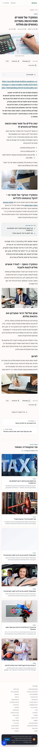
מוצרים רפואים (15, 713)
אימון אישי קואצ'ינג (32, 692)
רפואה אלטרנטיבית (32, 726)
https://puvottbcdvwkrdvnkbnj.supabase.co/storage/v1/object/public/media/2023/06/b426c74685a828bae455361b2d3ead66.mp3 (19, 84)
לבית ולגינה (16, 710)
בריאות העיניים (33, 702)
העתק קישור (31, 65)
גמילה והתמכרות (14, 702)
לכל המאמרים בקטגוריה (30, 451)
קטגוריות (6, 3)
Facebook (14, 61)
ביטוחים (17, 694)
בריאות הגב (34, 700)
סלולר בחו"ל (15, 721)
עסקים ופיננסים (33, 723)
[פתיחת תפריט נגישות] (4, 743)
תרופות (17, 731)
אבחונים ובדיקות (33, 689)
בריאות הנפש (15, 700)
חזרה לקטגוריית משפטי (18, 412)
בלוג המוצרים (33, 697)
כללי (36, 710)
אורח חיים (16, 689)
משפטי (32, 10)
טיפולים (17, 707)
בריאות (17, 697)
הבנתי (7, 739)
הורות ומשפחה (33, 705)
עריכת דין (16, 723)
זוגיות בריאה (34, 707)
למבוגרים (35, 713)
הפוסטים (13, 3)
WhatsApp (25, 61)
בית (36, 10)
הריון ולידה (16, 705)
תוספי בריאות (15, 728)
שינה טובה (34, 728)
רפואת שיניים (15, 726)
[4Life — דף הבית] (34, 3)
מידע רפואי (16, 715)
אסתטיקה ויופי (15, 692)
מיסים (17, 718)
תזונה (35, 731)
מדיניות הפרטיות (19, 742)
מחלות (35, 715)
